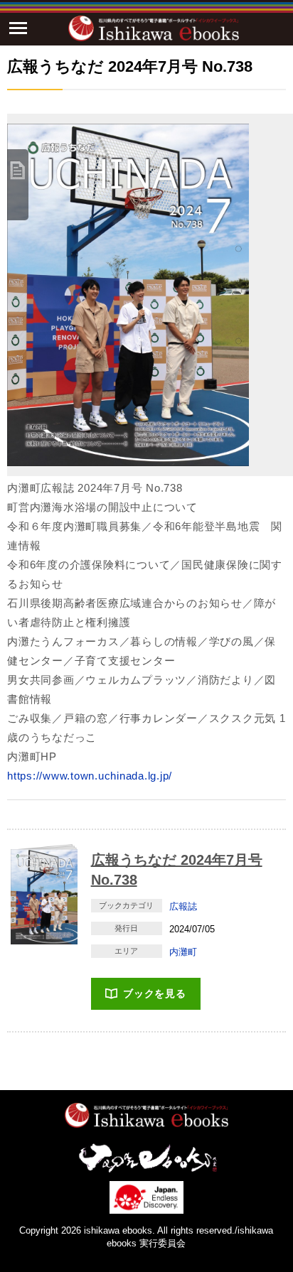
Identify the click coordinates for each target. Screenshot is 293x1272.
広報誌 (183, 906)
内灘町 (183, 952)
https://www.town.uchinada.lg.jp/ (89, 776)
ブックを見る (154, 993)
